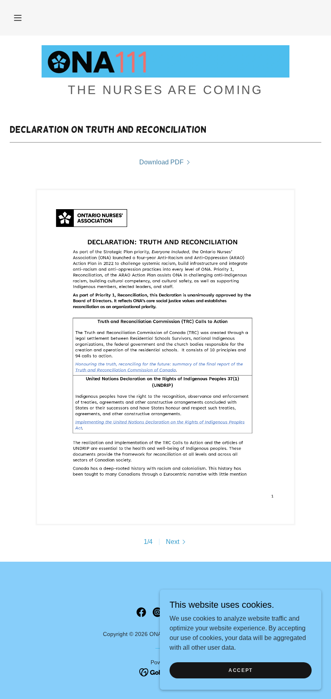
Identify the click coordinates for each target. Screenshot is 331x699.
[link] (165, 61)
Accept (240, 670)
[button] (18, 18)
